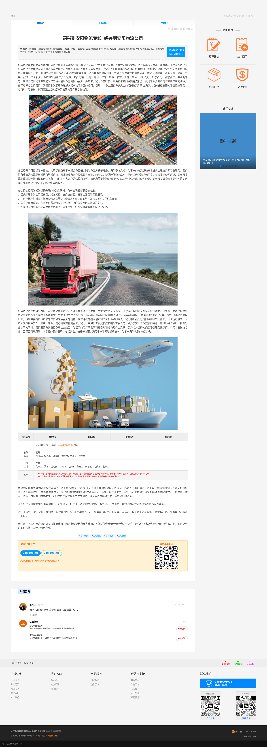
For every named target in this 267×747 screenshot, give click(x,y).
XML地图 (38, 736)
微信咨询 (237, 665)
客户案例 (15, 693)
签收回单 (242, 56)
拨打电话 (226, 664)
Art (251, 736)
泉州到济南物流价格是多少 (63, 629)
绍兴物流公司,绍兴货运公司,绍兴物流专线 (28, 731)
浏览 (104, 23)
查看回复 (33, 615)
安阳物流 (96, 536)
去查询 (183, 629)
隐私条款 (22, 736)
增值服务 (15, 689)
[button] (220, 166)
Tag (244, 736)
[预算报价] (214, 39)
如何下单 (135, 684)
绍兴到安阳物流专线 (66, 89)
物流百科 (55, 689)
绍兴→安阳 (28, 663)
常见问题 (135, 697)
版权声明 (14, 736)
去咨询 (183, 638)
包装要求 (95, 684)
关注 (165, 23)
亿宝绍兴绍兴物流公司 (30, 311)
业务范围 (15, 684)
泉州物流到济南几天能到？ (41, 638)
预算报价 (214, 56)
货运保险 (242, 87)
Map (254, 736)
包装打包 (214, 87)
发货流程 (135, 689)
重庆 (16, 744)
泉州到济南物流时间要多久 (41, 629)
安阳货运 (121, 536)
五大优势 (15, 697)
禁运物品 (135, 680)
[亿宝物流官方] (23, 623)
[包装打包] (214, 69)
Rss (248, 736)
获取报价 (250, 664)
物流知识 (55, 684)
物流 (13, 16)
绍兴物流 (133, 81)
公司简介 (15, 680)
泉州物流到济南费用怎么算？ (64, 638)
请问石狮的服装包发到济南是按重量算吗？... (54, 610)
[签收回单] (242, 39)
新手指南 (135, 693)
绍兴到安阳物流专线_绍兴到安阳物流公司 (103, 38)
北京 (8, 744)
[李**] (23, 607)
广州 (20, 744)
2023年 (42, 23)
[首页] (14, 663)
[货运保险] (242, 69)
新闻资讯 (55, 680)
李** (31, 605)
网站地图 (30, 736)
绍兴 (4, 744)
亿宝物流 (34, 621)
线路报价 (95, 680)
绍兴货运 (108, 536)
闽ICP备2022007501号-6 (245, 732)
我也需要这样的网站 (50, 736)
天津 (12, 744)
